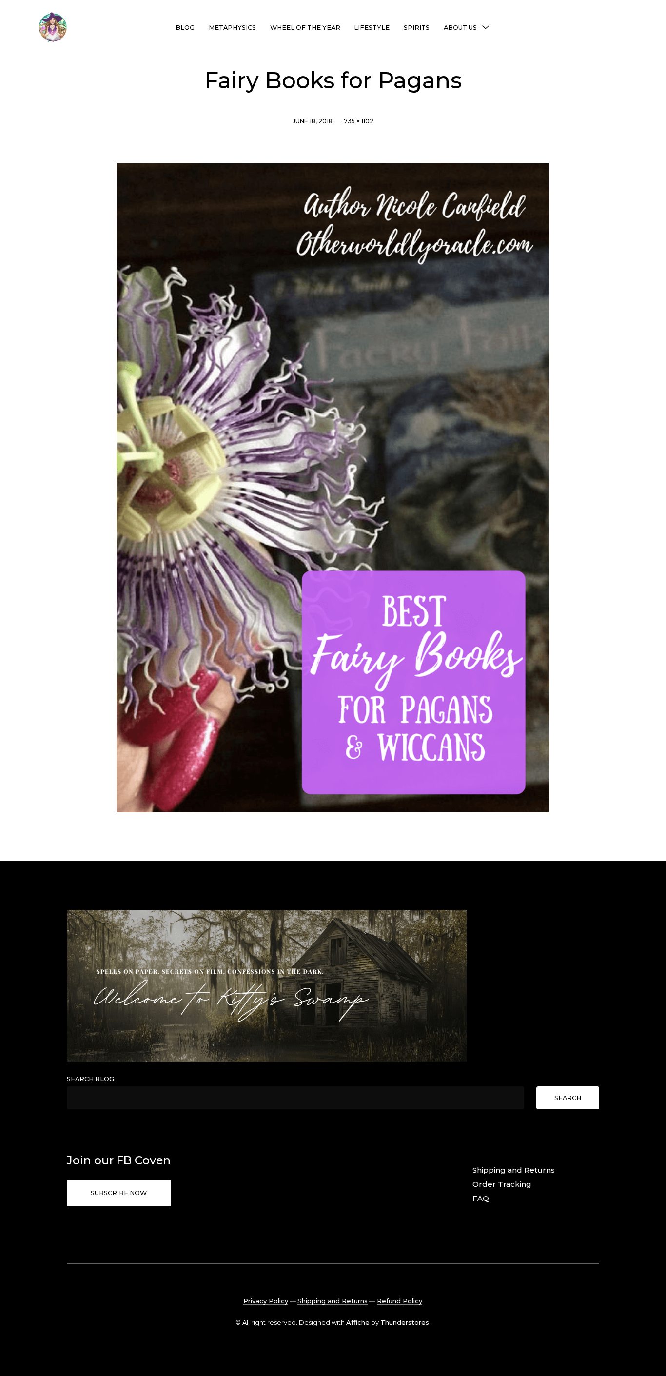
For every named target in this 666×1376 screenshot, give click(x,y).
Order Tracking (501, 1184)
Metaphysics (232, 27)
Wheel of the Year (305, 27)
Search (567, 1097)
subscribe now (119, 1193)
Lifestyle (372, 27)
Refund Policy (399, 1301)
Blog (185, 27)
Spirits (417, 27)
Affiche (358, 1322)
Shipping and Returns (513, 1170)
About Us (460, 27)
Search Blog (90, 1078)
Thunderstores (404, 1322)
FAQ (480, 1198)
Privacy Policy (265, 1301)
